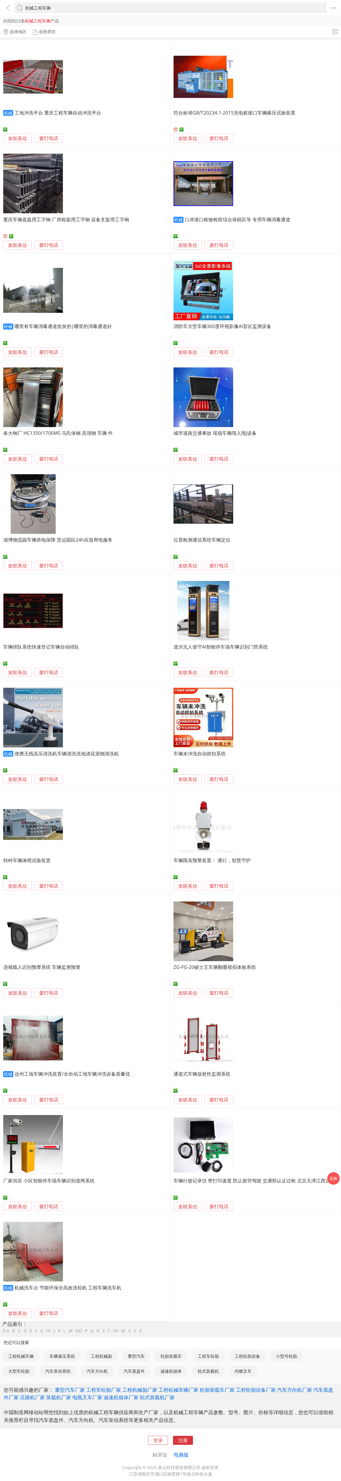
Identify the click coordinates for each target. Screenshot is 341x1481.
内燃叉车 (243, 1371)
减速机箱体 (171, 1371)
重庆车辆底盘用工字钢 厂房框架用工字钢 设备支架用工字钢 (66, 219)
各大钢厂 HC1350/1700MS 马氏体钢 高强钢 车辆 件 (58, 433)
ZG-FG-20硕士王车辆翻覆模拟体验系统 (214, 967)
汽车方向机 (97, 1371)
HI (48, 1331)
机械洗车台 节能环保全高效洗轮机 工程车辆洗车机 (67, 1287)
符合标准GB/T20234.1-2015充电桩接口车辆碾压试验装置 (234, 113)
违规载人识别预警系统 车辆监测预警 (41, 967)
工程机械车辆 (21, 1356)
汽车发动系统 (58, 1371)
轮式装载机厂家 (157, 1397)
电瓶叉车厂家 (87, 1397)
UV (115, 1331)
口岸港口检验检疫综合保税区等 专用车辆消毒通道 (237, 219)
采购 (334, 1178)
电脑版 (181, 1454)
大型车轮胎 (18, 1371)
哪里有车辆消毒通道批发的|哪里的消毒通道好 (63, 326)
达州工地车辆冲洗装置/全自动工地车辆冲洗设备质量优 (72, 1074)
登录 (158, 1440)
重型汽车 (136, 1356)
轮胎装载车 (171, 1356)
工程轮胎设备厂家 (256, 1389)
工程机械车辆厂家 (178, 1389)
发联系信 (17, 138)
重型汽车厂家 (70, 1389)
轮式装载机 (208, 1371)
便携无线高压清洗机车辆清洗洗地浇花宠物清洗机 (66, 753)
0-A (6, 1331)
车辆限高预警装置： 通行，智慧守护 (212, 860)
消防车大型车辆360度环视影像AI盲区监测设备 (222, 326)
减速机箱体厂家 (121, 1397)
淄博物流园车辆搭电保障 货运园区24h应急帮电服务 (58, 540)
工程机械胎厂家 (139, 1389)
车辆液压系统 (62, 1356)
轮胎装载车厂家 (217, 1389)
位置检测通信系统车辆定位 (201, 540)
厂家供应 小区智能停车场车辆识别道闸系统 (49, 1180)
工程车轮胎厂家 (103, 1389)
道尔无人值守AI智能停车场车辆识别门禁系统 (220, 647)
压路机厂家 (32, 1397)
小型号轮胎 (286, 1356)
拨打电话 (48, 138)
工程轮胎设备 (247, 1356)
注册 (183, 1440)
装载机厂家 (58, 1397)
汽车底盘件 (134, 1371)
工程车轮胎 (208, 1356)
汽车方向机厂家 (294, 1389)
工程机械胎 (101, 1356)
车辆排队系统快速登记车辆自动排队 (41, 647)
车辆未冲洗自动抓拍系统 (199, 753)
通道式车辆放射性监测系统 (201, 1074)
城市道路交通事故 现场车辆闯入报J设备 (215, 433)
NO (78, 1331)
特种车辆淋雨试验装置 (27, 860)
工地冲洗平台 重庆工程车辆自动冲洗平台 (57, 113)
